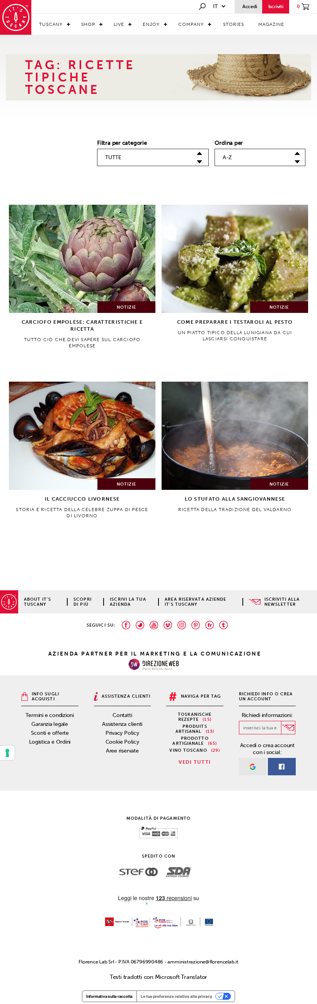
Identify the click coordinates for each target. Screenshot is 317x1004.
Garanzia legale (49, 724)
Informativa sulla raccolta (109, 996)
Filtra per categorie (122, 142)
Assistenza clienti (122, 724)
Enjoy (151, 24)
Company (191, 24)
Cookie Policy (122, 742)
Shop (88, 24)
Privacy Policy (122, 733)
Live (119, 24)
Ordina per (229, 142)
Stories (233, 24)
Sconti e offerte (50, 733)
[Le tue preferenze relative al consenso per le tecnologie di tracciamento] (7, 753)
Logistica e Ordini (49, 742)
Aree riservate (122, 750)
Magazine (271, 24)
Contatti (122, 715)
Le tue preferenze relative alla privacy (176, 996)
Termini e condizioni (50, 715)
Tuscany (51, 24)
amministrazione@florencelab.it (202, 962)
